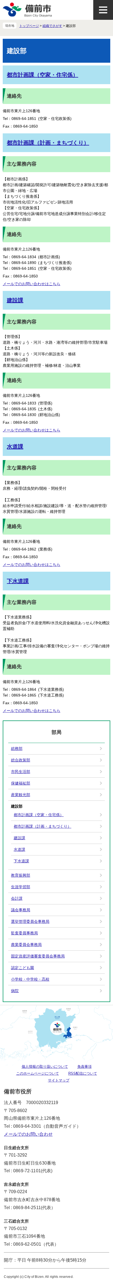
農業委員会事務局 (26, 944)
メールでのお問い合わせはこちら (31, 284)
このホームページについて (37, 1073)
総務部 (16, 748)
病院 (15, 991)
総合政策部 (20, 760)
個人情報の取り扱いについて (45, 1066)
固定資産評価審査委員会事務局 (38, 956)
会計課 (16, 898)
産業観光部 (20, 795)
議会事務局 (20, 910)
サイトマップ (58, 1080)
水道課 (15, 447)
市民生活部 (20, 771)
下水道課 (18, 581)
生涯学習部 (20, 887)
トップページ (29, 26)
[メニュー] (103, 10)
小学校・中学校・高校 (30, 979)
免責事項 (84, 1066)
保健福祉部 (20, 783)
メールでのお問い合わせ (28, 1134)
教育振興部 (20, 875)
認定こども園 (22, 967)
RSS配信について (82, 1073)
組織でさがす (52, 26)
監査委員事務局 (24, 933)
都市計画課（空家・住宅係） (42, 75)
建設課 (15, 300)
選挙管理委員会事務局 (30, 921)
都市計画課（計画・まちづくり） (48, 143)
